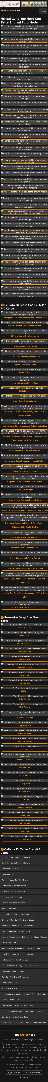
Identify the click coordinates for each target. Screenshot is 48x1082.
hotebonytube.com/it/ (33, 1039)
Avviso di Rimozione (31, 1072)
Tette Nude (10, 10)
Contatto (24, 1077)
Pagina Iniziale (14, 1072)
